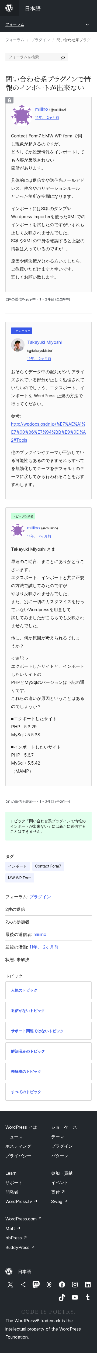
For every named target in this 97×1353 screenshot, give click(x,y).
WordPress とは (21, 1127)
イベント (59, 1182)
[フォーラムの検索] (63, 57)
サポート (14, 1182)
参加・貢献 (62, 1173)
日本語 (24, 1271)
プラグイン (40, 39)
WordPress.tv (21, 1201)
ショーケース (64, 1127)
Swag (59, 1201)
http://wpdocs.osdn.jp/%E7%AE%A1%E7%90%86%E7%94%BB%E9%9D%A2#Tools (48, 432)
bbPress (16, 1237)
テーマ (57, 1136)
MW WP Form (20, 878)
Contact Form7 (48, 866)
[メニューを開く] (88, 8)
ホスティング (18, 1146)
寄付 (58, 1192)
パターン (59, 1155)
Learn (10, 1173)
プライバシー (18, 1155)
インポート (17, 866)
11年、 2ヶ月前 (47, 117)
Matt (12, 1228)
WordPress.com (23, 1218)
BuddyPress (20, 1247)
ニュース (14, 1136)
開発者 (11, 1192)
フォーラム (14, 24)
